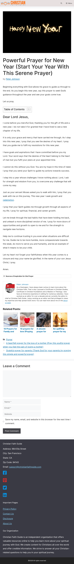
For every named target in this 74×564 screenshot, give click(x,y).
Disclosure (8, 518)
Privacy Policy (9, 509)
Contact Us (8, 513)
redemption (8, 200)
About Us (7, 523)
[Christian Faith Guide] (13, 3)
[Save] (10, 286)
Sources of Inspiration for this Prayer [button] (19, 276)
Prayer (9, 339)
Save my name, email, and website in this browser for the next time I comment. (38, 421)
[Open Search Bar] (61, 3)
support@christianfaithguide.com (25, 467)
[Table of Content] (28, 109)
